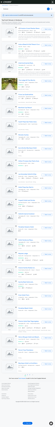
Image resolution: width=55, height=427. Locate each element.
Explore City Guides (5, 388)
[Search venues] (48, 9)
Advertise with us (31, 398)
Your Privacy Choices (6, 398)
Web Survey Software (32, 389)
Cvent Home (4, 393)
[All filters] (51, 9)
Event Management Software (33, 383)
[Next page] (32, 374)
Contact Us (4, 395)
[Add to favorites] (16, 27)
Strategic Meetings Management (34, 388)
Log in (6, 15)
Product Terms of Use (32, 395)
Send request (22, 378)
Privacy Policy (30, 393)
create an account (13, 15)
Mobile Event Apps (31, 386)
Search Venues (5, 5)
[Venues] (52, 2)
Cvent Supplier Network (6, 383)
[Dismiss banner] (51, 15)
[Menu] (1, 2)
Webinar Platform (31, 391)
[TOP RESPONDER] (19, 28)
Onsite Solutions (5, 389)
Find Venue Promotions (6, 386)
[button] (31, 32)
